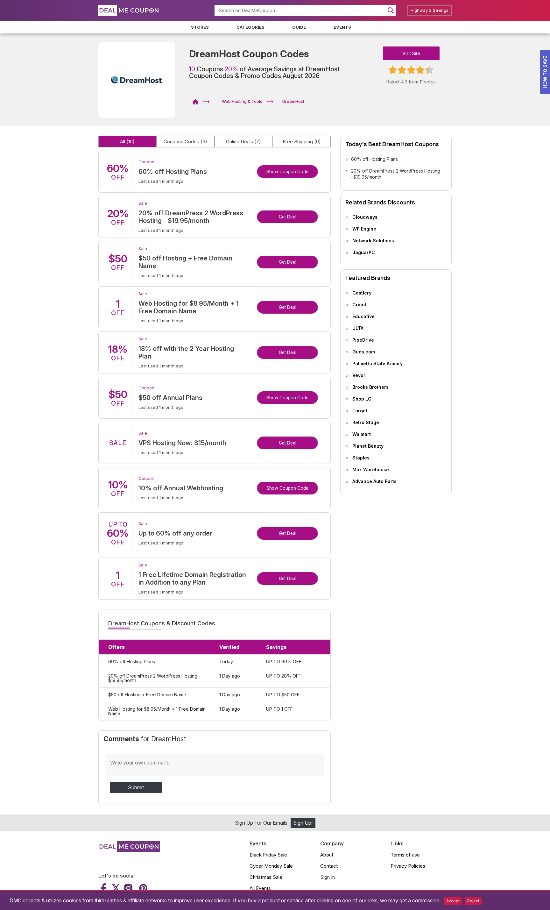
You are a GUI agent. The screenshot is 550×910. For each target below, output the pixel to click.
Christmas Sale (266, 877)
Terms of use (405, 855)
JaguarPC (363, 252)
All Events (260, 888)
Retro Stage (365, 422)
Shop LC (361, 399)
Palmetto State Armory (377, 363)
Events (342, 27)
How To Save (545, 72)
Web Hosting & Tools (242, 101)
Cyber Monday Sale (271, 866)
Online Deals (243, 141)
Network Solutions (373, 240)
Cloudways (364, 217)
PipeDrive (363, 340)
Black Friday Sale (268, 855)
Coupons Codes (185, 141)
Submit (136, 787)
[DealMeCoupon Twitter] (116, 888)
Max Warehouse (370, 469)
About (326, 855)
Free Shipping (302, 141)
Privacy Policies (408, 866)
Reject (473, 901)
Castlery (361, 292)
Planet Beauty (368, 446)
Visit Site (411, 53)
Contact (329, 866)
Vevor (358, 375)
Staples (361, 457)
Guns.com (363, 351)
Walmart (361, 434)
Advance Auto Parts (374, 481)
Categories (250, 27)
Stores (200, 27)
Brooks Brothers (370, 387)
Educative (363, 316)
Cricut (359, 304)
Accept (453, 901)
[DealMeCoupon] (197, 101)
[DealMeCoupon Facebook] (104, 888)
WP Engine (364, 228)
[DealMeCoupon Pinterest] (142, 888)
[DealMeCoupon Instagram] (128, 888)
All (127, 141)
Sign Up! (303, 823)
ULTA (357, 328)
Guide (299, 27)
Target (359, 410)
